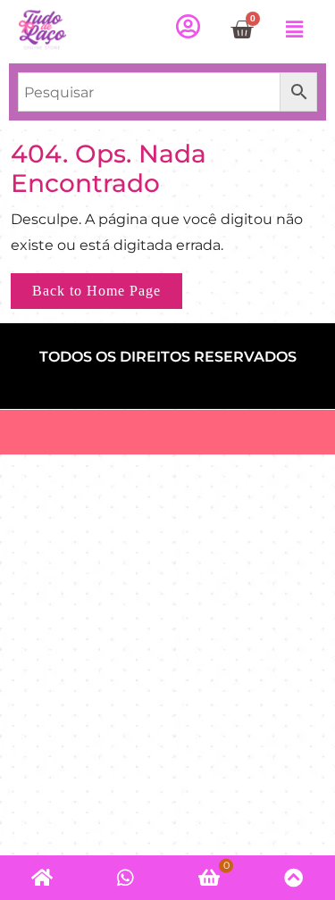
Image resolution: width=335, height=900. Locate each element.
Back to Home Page (107, 285)
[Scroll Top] (293, 877)
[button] (294, 29)
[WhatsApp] (126, 877)
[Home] (42, 877)
